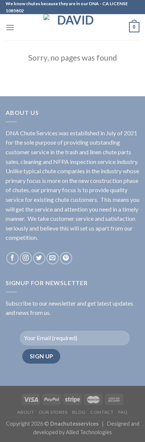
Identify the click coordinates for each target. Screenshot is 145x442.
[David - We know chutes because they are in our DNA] (72, 27)
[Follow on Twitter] (39, 258)
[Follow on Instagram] (26, 258)
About (25, 412)
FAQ (123, 412)
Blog (79, 412)
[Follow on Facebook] (12, 258)
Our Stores (53, 412)
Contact (101, 412)
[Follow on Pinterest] (66, 258)
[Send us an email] (52, 258)
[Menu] (10, 27)
